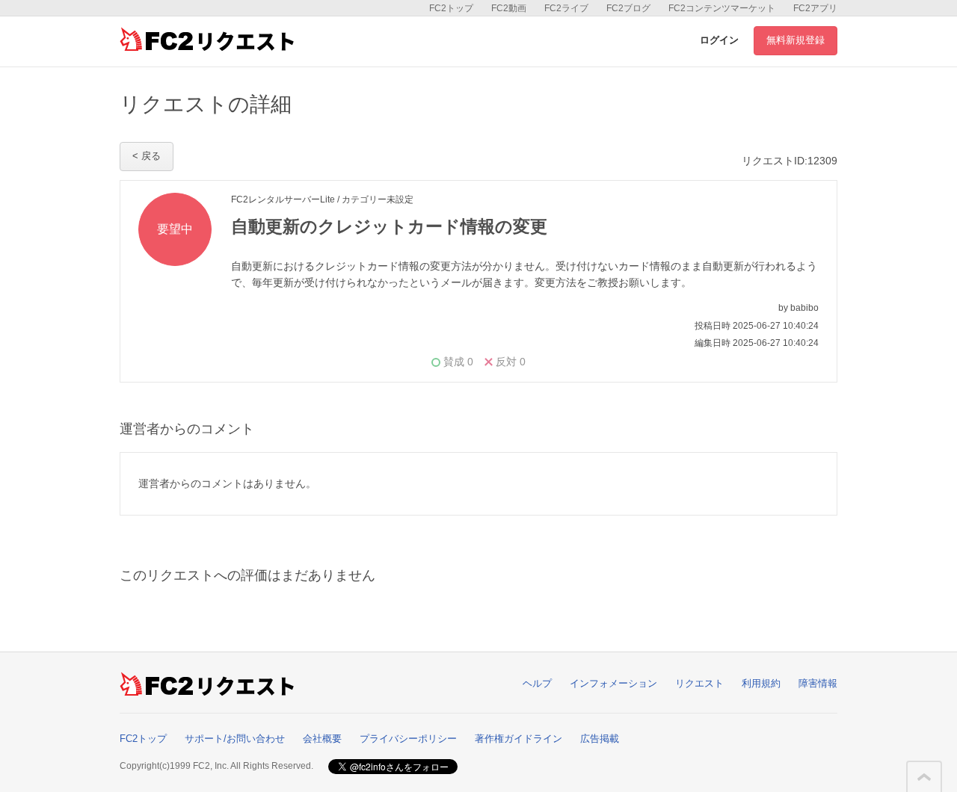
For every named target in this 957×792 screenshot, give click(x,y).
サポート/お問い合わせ (235, 738)
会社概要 (322, 738)
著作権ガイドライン (518, 738)
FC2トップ (451, 8)
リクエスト (699, 683)
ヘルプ (537, 683)
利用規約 (761, 683)
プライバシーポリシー (408, 738)
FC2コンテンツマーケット (721, 8)
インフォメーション (613, 683)
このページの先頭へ (924, 777)
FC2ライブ (566, 8)
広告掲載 (599, 738)
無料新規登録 (795, 40)
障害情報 (817, 683)
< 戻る (146, 155)
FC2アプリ (815, 8)
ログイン (719, 40)
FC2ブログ (628, 8)
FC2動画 (508, 8)
